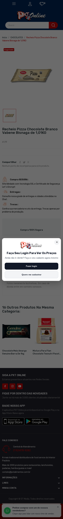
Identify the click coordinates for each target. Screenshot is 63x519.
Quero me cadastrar (31, 274)
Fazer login (31, 266)
